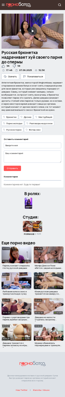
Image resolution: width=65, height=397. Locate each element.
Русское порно (14, 129)
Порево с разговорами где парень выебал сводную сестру (16, 319)
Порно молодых (14, 123)
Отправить (12, 168)
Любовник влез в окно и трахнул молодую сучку (15, 292)
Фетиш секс (35, 129)
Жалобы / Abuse (41, 390)
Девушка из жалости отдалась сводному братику (45, 319)
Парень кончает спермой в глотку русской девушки (16, 266)
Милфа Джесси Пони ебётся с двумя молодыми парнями (48, 268)
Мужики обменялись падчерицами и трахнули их (47, 345)
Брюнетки (11, 117)
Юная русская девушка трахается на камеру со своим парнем (47, 294)
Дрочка (27, 117)
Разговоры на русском (41, 123)
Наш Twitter (22, 390)
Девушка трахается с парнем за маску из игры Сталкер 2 (15, 345)
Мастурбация (45, 117)
